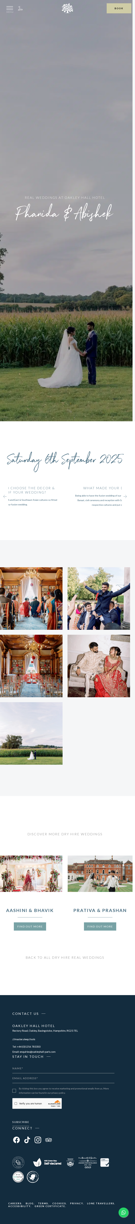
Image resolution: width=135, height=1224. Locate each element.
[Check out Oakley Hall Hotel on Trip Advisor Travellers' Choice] (70, 1162)
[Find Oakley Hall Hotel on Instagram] (38, 1140)
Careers (15, 1203)
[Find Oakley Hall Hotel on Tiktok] (27, 1140)
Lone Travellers (100, 1203)
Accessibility (19, 1206)
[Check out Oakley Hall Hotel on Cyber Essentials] (105, 1162)
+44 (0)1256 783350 (20, 8)
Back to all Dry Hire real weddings (65, 957)
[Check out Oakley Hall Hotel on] (47, 1162)
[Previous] (5, 496)
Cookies (59, 1203)
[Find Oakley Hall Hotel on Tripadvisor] (48, 1140)
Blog (30, 1203)
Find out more (30, 926)
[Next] (125, 496)
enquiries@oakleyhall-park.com (37, 1051)
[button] (10, 10)
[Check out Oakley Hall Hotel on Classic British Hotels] (18, 1162)
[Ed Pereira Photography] (31, 598)
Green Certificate (50, 1206)
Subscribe (20, 1121)
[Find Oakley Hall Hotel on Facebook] (16, 1140)
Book (119, 8)
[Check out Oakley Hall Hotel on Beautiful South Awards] (87, 1162)
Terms (43, 1203)
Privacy (76, 1203)
